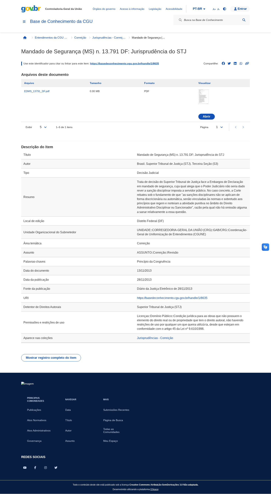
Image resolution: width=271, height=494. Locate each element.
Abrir (206, 116)
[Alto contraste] (224, 9)
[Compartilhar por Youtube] (25, 467)
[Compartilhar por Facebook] (35, 467)
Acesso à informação (132, 8)
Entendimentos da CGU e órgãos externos (51, 37)
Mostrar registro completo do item (51, 357)
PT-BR (197, 9)
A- (218, 9)
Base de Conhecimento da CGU (61, 21)
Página (204, 127)
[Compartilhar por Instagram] (45, 467)
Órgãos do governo (104, 8)
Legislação (155, 8)
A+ (214, 9)
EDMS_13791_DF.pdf (36, 91)
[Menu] (24, 22)
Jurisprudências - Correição (109, 37)
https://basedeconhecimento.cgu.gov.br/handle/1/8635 (124, 63)
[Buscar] (244, 20)
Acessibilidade (174, 8)
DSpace (154, 489)
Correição (80, 37)
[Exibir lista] (45, 127)
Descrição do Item (37, 147)
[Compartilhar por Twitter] (56, 467)
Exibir (29, 127)
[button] (240, 9)
